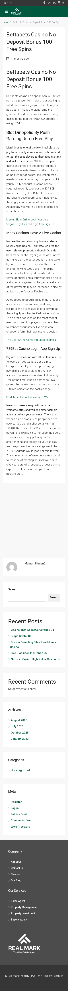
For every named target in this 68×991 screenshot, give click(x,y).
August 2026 (19, 720)
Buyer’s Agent (19, 919)
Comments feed (21, 820)
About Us (16, 861)
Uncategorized (20, 770)
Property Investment (23, 913)
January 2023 (20, 738)
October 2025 (20, 732)
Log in (15, 808)
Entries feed (19, 814)
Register (16, 802)
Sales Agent (18, 901)
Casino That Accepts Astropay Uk (32, 630)
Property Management (24, 907)
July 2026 (17, 726)
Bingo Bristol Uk (21, 636)
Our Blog (16, 880)
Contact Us (17, 868)
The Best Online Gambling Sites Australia (31, 339)
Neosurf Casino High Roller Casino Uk (35, 659)
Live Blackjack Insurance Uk (29, 653)
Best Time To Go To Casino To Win (27, 397)
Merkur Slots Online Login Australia (27, 219)
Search (12, 589)
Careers (15, 874)
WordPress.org (20, 826)
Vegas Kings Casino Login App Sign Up (30, 224)
